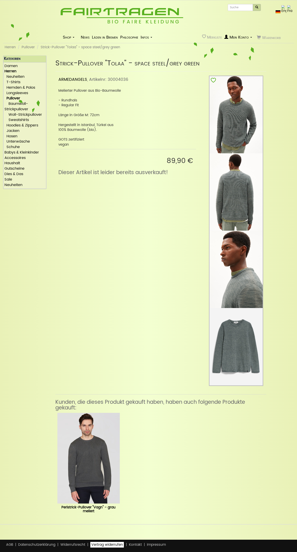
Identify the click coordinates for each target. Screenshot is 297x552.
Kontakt (135, 545)
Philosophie (129, 37)
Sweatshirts (16, 120)
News (85, 37)
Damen (11, 66)
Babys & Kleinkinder (21, 152)
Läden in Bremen (105, 37)
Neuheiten (14, 77)
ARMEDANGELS (72, 79)
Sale (8, 179)
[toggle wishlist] (213, 81)
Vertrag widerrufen (107, 545)
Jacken (11, 131)
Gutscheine (14, 168)
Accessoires (15, 158)
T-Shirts (12, 82)
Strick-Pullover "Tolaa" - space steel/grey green (80, 47)
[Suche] (257, 7)
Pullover (28, 47)
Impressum (156, 545)
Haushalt (12, 163)
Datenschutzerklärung (36, 545)
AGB (9, 545)
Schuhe (12, 147)
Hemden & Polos (19, 87)
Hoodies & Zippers (21, 125)
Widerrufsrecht (72, 545)
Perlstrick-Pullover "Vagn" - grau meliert (88, 509)
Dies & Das (13, 174)
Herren (10, 47)
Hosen (10, 136)
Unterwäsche (17, 141)
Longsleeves (16, 93)
